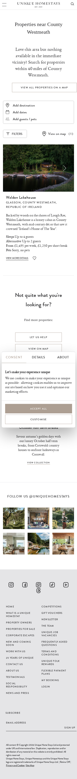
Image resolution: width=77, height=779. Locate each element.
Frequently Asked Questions (54, 643)
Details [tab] (38, 357)
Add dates (20, 112)
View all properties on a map (44, 87)
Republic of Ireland (24, 207)
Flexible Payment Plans (53, 672)
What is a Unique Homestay (18, 614)
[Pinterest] (38, 584)
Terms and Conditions (50, 653)
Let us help (38, 337)
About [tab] (63, 357)
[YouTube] (65, 584)
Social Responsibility (16, 685)
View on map (57, 133)
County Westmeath (39, 202)
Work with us (15, 651)
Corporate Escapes (20, 635)
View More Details (17, 258)
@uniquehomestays (49, 497)
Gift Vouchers (52, 613)
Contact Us (14, 664)
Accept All (38, 409)
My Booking (50, 680)
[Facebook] (24, 584)
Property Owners (19, 622)
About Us (12, 670)
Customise (38, 419)
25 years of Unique (20, 657)
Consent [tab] (14, 357)
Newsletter (49, 619)
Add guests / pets (25, 119)
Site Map (30, 765)
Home (10, 606)
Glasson (13, 202)
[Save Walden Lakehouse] (34, 258)
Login (45, 686)
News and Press (17, 693)
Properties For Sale (20, 629)
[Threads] (38, 590)
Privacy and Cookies (15, 765)
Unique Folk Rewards (50, 662)
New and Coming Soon (18, 643)
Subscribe (13, 713)
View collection (38, 462)
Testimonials (15, 677)
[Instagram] (11, 584)
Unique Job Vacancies (49, 633)
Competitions (51, 606)
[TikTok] (52, 584)
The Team (47, 625)
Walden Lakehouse (21, 197)
